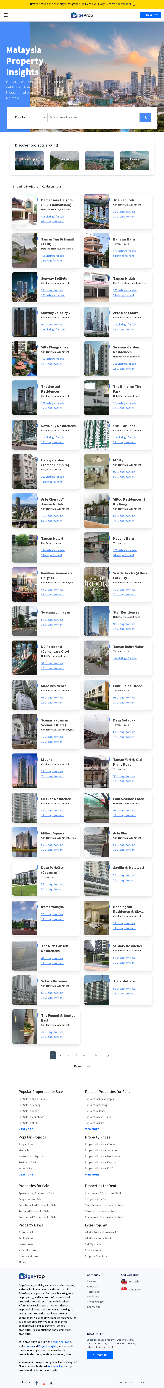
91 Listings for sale (52, 325)
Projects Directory (96, 1256)
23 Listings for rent (52, 919)
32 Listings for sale (52, 771)
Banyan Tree (26, 1145)
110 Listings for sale (53, 438)
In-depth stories (28, 1250)
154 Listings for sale (125, 659)
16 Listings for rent (52, 668)
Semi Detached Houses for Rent (104, 1205)
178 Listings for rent (53, 330)
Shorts (23, 1262)
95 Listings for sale (124, 472)
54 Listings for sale (52, 884)
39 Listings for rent (52, 742)
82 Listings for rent (124, 330)
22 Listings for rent (52, 963)
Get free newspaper (119, 4)
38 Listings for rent (124, 850)
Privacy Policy (95, 1302)
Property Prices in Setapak (101, 1151)
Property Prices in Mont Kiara (102, 1156)
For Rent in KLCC (94, 1123)
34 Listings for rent (52, 998)
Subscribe (100, 1355)
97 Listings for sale (124, 811)
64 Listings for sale (124, 516)
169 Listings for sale (125, 550)
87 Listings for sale (52, 590)
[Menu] (5, 15)
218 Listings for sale (125, 251)
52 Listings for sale (124, 989)
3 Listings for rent (51, 261)
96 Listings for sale (124, 698)
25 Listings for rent (52, 442)
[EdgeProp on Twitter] (51, 1382)
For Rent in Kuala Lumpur (99, 1099)
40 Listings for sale (124, 590)
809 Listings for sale (53, 217)
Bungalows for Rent (96, 1199)
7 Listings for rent (51, 482)
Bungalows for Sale (30, 1199)
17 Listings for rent (124, 629)
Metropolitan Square (31, 1156)
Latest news (26, 1244)
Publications (26, 1238)
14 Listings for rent (124, 217)
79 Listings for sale (52, 516)
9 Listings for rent (123, 555)
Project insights (47, 1346)
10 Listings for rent (124, 703)
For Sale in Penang (30, 1105)
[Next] (108, 1055)
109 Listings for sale (125, 438)
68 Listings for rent (52, 521)
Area (30, 1346)
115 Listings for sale (125, 325)
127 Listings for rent (53, 295)
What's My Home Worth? (99, 1238)
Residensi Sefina (29, 1162)
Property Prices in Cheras (100, 1145)
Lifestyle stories (28, 1256)
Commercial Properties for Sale (37, 1217)
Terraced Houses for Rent (100, 1211)
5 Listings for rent (123, 295)
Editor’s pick (26, 1232)
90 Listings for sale (124, 624)
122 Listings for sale (53, 477)
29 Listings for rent (52, 703)
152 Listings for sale (53, 359)
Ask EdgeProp (61, 1342)
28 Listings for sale (52, 290)
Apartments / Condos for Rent (103, 1193)
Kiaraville (24, 1151)
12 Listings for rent (124, 737)
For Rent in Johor (95, 1111)
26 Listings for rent (124, 369)
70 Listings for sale (52, 737)
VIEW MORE (26, 1129)
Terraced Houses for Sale (34, 1211)
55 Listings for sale (52, 845)
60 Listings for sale (52, 993)
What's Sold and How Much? (101, 1232)
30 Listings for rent (124, 963)
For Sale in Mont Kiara (31, 1117)
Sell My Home (93, 1244)
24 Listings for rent (52, 364)
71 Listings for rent (124, 595)
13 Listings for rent (52, 625)
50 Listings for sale (52, 914)
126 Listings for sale (53, 403)
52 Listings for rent (52, 595)
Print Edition (150, 15)
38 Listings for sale (124, 212)
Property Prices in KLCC (99, 1168)
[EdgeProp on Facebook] (37, 1382)
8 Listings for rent (123, 256)
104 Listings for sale (125, 403)
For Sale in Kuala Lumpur (33, 1099)
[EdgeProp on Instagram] (44, 1382)
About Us (92, 1287)
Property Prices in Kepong (101, 1162)
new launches (55, 1366)
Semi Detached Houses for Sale (37, 1205)
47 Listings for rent (52, 222)
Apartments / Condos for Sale (36, 1193)
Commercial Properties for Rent (104, 1217)
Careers (91, 1281)
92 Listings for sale (52, 663)
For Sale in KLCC (28, 1123)
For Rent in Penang (96, 1105)
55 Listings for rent (124, 477)
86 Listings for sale (52, 620)
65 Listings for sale (52, 698)
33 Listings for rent (124, 442)
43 (96, 1055)
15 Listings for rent (52, 408)
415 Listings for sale (53, 256)
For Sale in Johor (29, 1111)
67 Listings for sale (52, 958)
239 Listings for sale (125, 290)
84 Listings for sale (124, 732)
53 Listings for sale (124, 845)
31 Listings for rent (52, 889)
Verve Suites (26, 1168)
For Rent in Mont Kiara (98, 1117)
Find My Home (93, 1250)
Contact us (93, 1307)
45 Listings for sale (52, 1032)
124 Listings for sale (53, 550)
